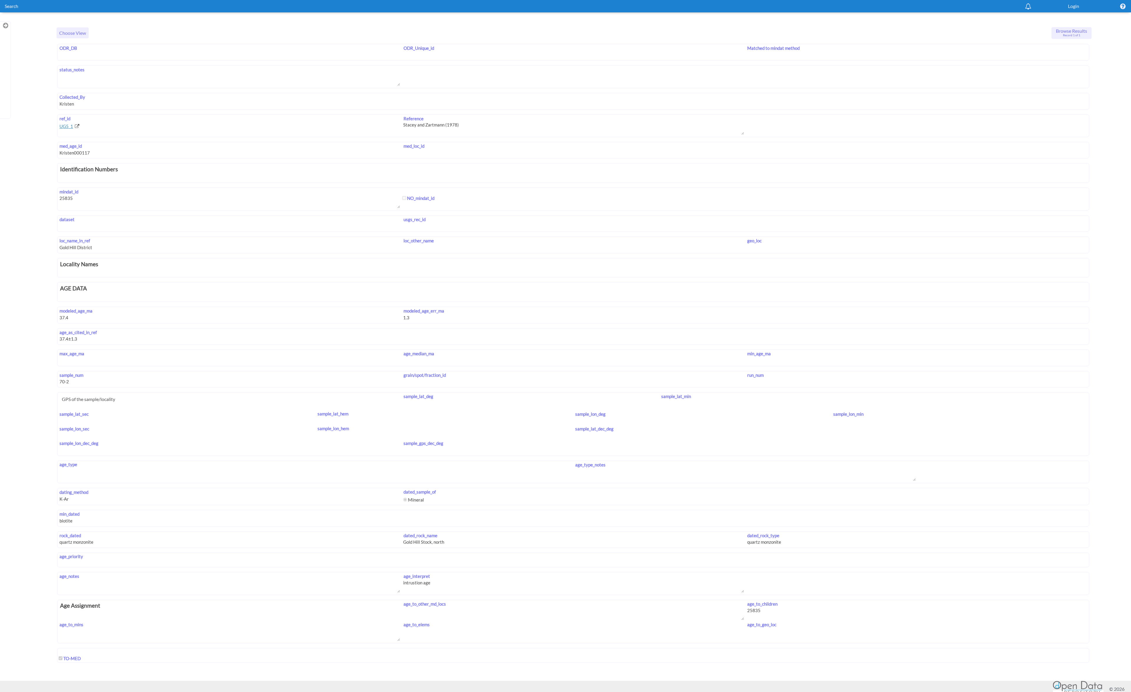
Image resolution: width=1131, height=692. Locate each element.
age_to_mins (71, 624)
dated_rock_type (763, 535)
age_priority (71, 556)
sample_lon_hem (333, 428)
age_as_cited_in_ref (78, 332)
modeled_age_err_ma (424, 310)
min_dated (69, 514)
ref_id (64, 118)
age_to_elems (416, 624)
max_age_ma (71, 353)
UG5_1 (66, 126)
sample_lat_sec (74, 414)
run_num (755, 375)
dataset (67, 219)
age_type (68, 464)
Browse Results (1071, 32)
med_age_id (70, 146)
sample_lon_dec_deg (78, 443)
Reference (413, 118)
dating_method (73, 492)
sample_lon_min (848, 414)
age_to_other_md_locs (425, 603)
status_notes (72, 69)
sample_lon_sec (74, 428)
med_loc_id (414, 146)
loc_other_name (419, 240)
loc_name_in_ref (74, 240)
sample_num (71, 375)
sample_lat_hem (333, 413)
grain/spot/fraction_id (425, 375)
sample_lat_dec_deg (594, 428)
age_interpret (417, 576)
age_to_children (762, 603)
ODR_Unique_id (419, 48)
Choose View (72, 33)
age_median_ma (419, 353)
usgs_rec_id (414, 219)
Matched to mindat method (773, 48)
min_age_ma (759, 353)
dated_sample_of (420, 491)
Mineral (415, 499)
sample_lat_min (676, 396)
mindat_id (68, 191)
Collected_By (72, 97)
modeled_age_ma (75, 310)
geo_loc (754, 240)
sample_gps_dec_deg (423, 443)
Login (1073, 6)
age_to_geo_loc (761, 624)
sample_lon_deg (590, 414)
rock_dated (70, 535)
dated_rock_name (420, 535)
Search (11, 6)
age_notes (69, 576)
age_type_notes (590, 464)
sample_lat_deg (418, 396)
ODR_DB (68, 48)
